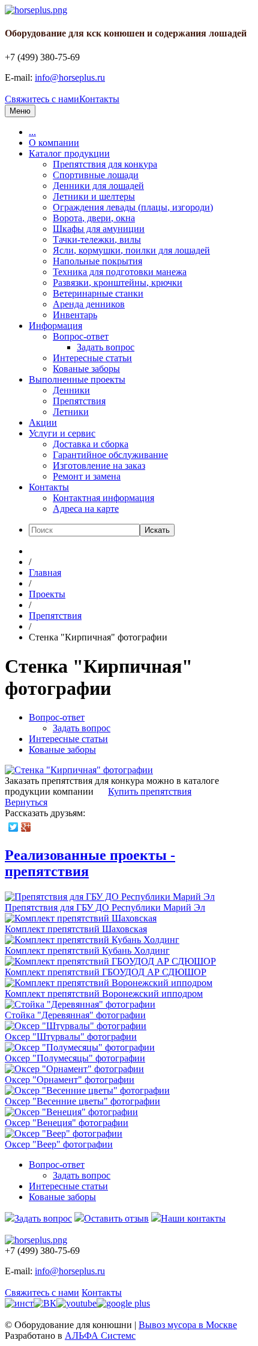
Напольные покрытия (97, 261)
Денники (71, 390)
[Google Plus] (26, 827)
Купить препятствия (149, 791)
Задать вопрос (105, 347)
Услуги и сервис (62, 433)
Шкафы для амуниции (99, 229)
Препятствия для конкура (105, 164)
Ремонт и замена (87, 476)
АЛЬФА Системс (100, 1335)
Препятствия (79, 401)
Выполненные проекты (77, 379)
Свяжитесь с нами (42, 99)
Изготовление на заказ (99, 465)
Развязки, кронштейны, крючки (117, 282)
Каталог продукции (69, 153)
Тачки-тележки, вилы (97, 239)
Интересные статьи (92, 358)
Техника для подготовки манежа (120, 272)
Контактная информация (103, 498)
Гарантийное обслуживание (110, 455)
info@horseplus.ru (70, 77)
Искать (157, 530)
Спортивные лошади (96, 175)
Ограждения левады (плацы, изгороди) (133, 207)
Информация (55, 326)
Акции (43, 422)
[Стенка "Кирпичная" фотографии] (79, 770)
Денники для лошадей (98, 186)
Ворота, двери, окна (94, 218)
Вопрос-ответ (81, 336)
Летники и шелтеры (94, 196)
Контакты (99, 99)
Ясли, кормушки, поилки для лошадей (131, 250)
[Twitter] (13, 827)
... (32, 132)
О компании (54, 143)
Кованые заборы (86, 369)
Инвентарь (75, 315)
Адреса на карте (86, 508)
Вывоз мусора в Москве (188, 1325)
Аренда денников (89, 304)
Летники (71, 412)
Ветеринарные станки (98, 293)
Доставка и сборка (90, 444)
